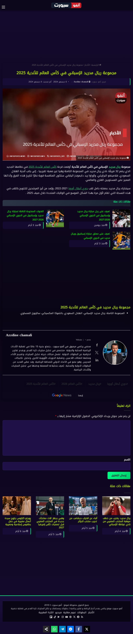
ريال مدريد (115, 166)
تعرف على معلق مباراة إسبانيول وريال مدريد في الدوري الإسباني (90, 236)
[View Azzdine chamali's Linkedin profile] (97, 360)
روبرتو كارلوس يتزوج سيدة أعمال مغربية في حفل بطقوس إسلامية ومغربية (18, 521)
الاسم (127, 459)
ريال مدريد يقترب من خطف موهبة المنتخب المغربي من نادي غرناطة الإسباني (116, 521)
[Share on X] (87, 629)
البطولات (81, 612)
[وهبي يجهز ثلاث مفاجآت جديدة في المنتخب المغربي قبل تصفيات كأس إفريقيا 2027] (50, 505)
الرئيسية (95, 65)
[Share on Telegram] (62, 629)
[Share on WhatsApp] (54, 629)
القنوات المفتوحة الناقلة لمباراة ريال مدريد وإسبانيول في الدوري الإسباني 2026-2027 (25, 215)
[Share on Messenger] (70, 629)
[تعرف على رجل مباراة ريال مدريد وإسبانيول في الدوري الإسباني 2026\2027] (121, 218)
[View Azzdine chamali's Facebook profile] (97, 345)
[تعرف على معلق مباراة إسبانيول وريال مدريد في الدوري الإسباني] (121, 241)
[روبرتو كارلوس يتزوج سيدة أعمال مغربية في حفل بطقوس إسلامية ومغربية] (17, 505)
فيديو (58, 612)
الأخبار (87, 65)
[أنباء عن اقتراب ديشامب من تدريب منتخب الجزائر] (83, 505)
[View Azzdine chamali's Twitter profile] (97, 352)
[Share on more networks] (46, 629)
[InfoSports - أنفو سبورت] (66, 5)
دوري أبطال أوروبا (78, 188)
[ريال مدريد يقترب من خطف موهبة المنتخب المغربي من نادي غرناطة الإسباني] (116, 505)
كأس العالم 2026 (71, 383)
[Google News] (62, 395)
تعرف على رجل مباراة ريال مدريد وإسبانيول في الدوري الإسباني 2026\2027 (93, 215)
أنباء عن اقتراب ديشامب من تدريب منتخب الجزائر (83, 520)
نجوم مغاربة (69, 612)
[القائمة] (5, 7)
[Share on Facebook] (78, 629)
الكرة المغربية (46, 612)
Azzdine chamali (81, 82)
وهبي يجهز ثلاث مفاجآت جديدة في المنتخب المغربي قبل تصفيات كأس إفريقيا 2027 (50, 523)
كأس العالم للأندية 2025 (42, 166)
